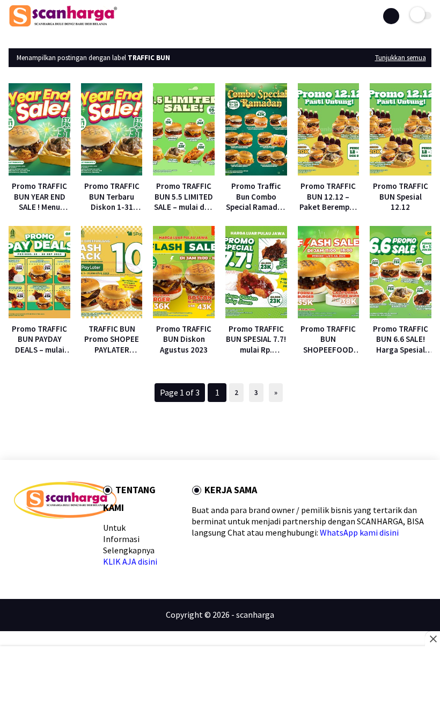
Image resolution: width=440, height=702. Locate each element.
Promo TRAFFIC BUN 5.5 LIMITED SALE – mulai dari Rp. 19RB (184, 197)
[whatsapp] (52, 537)
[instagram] (87, 537)
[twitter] (35, 537)
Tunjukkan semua (400, 57)
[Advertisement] (220, 675)
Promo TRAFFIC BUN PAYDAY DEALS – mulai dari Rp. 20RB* (39, 339)
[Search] (391, 16)
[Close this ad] (432, 638)
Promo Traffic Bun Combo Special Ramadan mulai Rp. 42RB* (256, 197)
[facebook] (18, 537)
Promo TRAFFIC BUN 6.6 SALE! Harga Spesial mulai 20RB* (400, 339)
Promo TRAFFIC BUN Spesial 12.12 (400, 196)
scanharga (255, 614)
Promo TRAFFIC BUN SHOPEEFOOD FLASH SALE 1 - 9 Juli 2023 (328, 339)
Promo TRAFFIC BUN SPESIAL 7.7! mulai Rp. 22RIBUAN (256, 339)
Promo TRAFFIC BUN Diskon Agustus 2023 (183, 339)
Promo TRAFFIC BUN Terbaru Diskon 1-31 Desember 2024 (112, 197)
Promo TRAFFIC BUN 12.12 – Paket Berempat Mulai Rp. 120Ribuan (328, 197)
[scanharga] (63, 25)
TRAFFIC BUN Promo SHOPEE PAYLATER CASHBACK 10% (112, 339)
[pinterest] (70, 537)
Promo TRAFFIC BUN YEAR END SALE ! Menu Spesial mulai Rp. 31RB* (39, 197)
